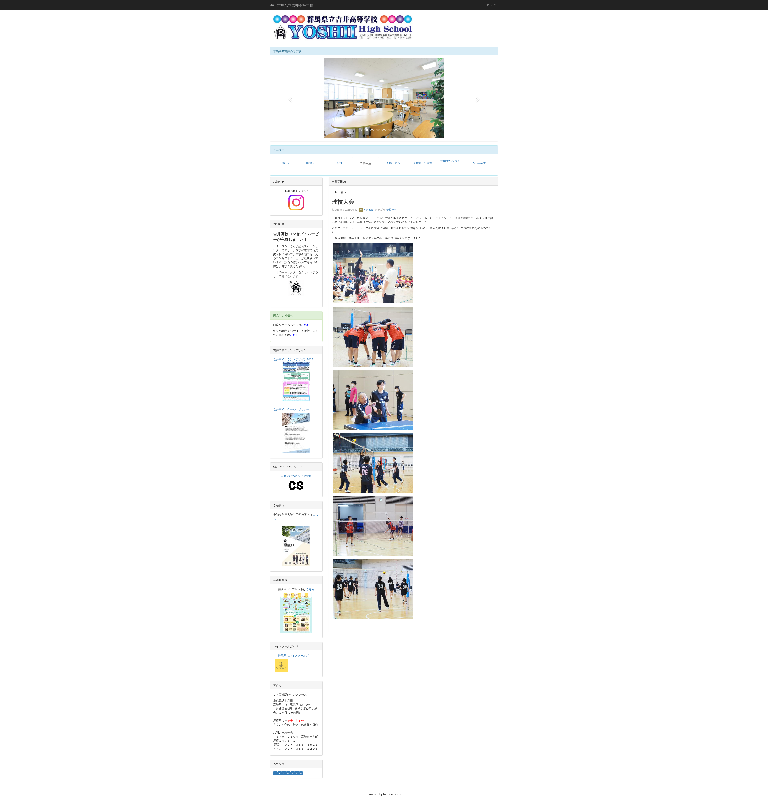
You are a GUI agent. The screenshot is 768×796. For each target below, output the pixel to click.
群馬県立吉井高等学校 (295, 5)
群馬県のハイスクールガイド (296, 655)
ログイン (492, 5)
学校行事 (391, 209)
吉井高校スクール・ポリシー (291, 409)
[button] (289, 98)
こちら (305, 325)
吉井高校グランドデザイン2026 (293, 359)
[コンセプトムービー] (296, 288)
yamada (368, 209)
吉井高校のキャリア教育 (296, 476)
